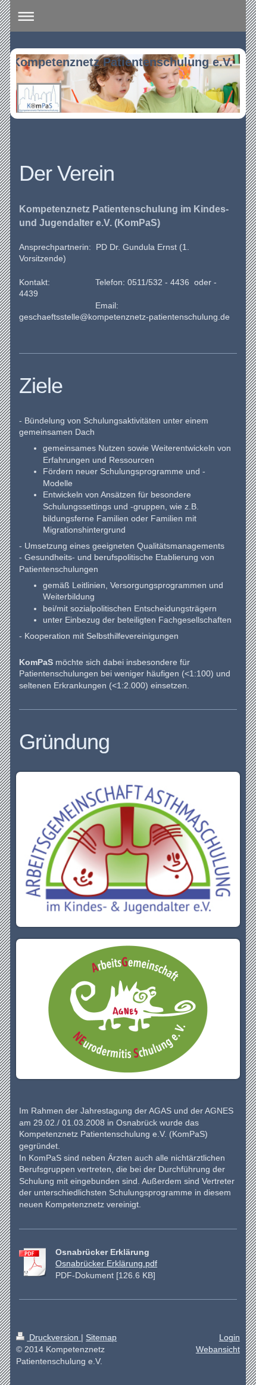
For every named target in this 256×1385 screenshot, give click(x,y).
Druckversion (54, 1337)
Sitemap (101, 1337)
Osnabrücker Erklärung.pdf (106, 1263)
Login (229, 1337)
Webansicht (218, 1349)
